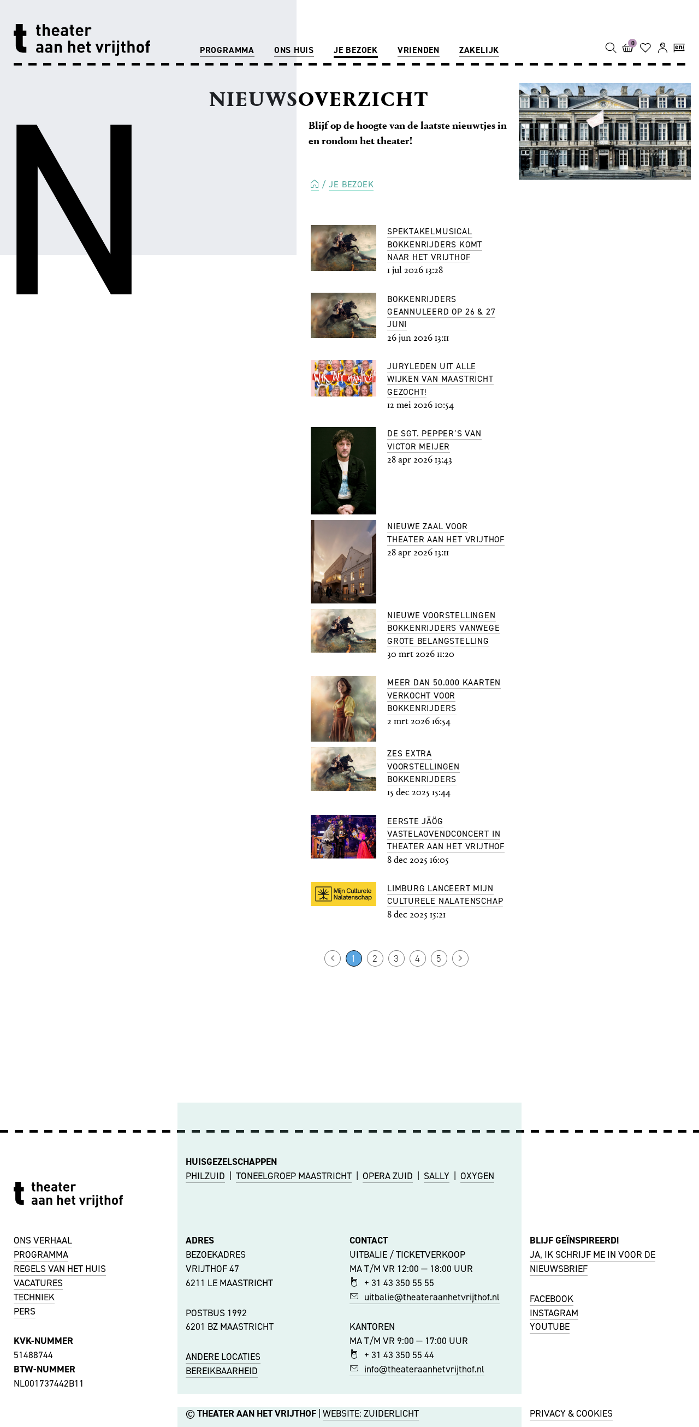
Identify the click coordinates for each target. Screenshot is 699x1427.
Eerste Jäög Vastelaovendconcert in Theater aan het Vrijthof (446, 833)
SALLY (436, 1175)
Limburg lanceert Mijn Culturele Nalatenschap (445, 895)
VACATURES (38, 1282)
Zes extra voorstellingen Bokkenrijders (423, 766)
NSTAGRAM (555, 1312)
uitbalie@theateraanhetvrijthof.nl (432, 1297)
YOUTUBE (550, 1326)
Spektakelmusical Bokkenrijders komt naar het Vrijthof (434, 244)
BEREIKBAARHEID (222, 1370)
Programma (227, 50)
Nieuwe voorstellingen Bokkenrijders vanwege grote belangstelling (443, 628)
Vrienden (419, 50)
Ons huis (294, 50)
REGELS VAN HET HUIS (60, 1268)
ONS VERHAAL (43, 1240)
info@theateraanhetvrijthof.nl (424, 1369)
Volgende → (460, 958)
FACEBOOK (551, 1298)
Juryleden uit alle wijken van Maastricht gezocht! (440, 379)
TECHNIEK (34, 1297)
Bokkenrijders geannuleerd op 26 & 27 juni (441, 311)
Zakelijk (479, 50)
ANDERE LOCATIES (223, 1356)
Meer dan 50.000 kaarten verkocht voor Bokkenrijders (444, 695)
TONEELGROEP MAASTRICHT (294, 1175)
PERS (24, 1311)
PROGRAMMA (41, 1254)
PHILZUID (205, 1175)
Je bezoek (356, 50)
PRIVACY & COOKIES (571, 1413)
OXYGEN (477, 1175)
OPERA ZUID (388, 1175)
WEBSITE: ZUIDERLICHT (371, 1413)
